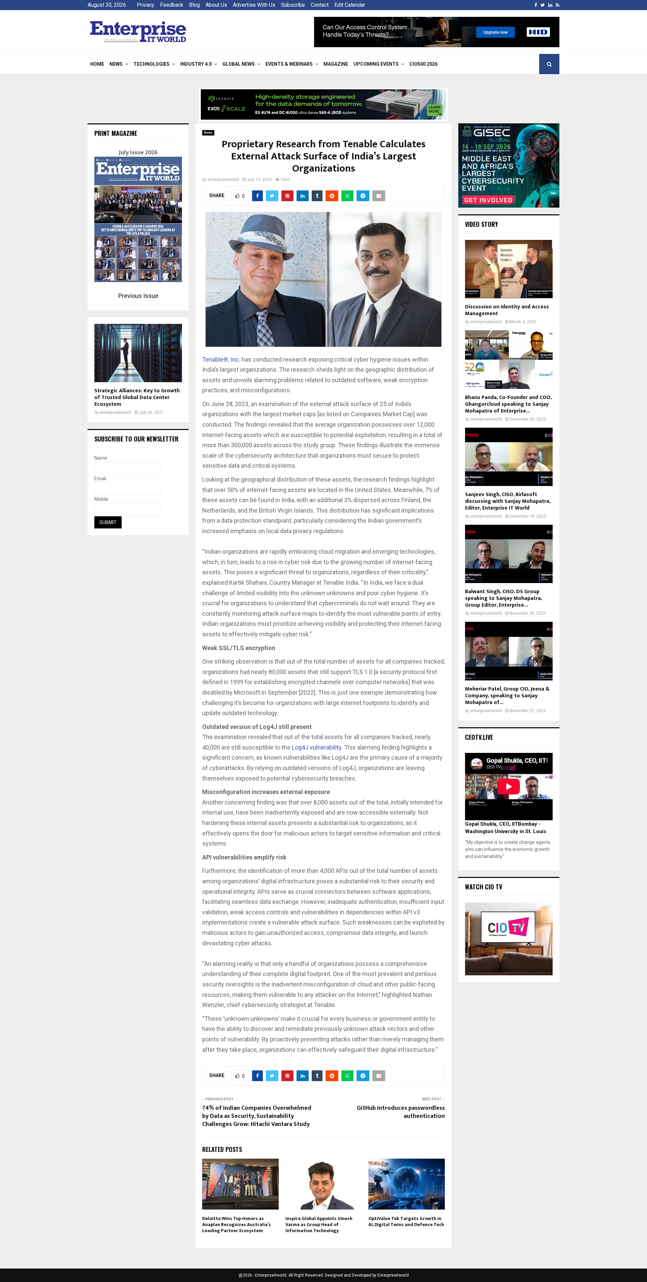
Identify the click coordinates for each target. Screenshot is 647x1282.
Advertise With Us (254, 5)
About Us (216, 5)
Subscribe (293, 5)
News (116, 64)
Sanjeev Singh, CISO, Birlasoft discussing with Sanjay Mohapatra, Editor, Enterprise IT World (507, 501)
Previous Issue (138, 295)
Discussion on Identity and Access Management (507, 310)
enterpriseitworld (223, 179)
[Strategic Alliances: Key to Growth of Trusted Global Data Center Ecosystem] (138, 353)
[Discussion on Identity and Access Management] (509, 269)
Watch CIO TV (483, 886)
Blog (194, 5)
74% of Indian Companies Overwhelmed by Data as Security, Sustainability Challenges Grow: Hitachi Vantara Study (256, 1116)
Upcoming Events (376, 64)
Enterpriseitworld (393, 1275)
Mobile (101, 499)
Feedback (171, 5)
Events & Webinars (289, 64)
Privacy (145, 5)
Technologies (151, 64)
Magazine (336, 64)
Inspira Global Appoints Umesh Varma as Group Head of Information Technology (318, 1224)
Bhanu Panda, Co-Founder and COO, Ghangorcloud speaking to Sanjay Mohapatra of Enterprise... (508, 404)
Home (97, 64)
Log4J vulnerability (316, 747)
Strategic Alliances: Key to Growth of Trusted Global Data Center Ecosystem (137, 397)
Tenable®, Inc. (221, 359)
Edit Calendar (349, 5)
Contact (320, 5)
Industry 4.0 (196, 64)
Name (100, 458)
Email (100, 478)
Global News (238, 64)
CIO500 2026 (423, 64)
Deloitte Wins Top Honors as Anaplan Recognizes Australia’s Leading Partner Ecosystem (236, 1224)
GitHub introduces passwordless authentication (401, 1112)
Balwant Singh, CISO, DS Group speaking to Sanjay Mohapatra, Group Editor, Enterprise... (503, 598)
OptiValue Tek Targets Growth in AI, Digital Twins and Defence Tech (406, 1221)
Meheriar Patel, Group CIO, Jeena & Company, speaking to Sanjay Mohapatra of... (507, 695)
